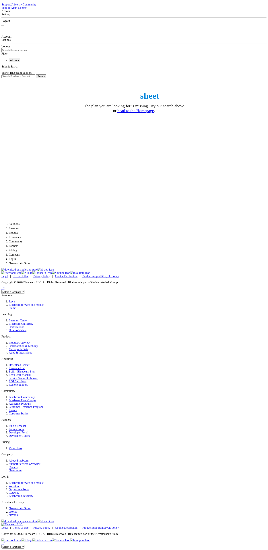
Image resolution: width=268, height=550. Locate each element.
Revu (12, 301)
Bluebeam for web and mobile (26, 304)
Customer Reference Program (26, 406)
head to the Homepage (135, 110)
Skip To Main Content (14, 7)
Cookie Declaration (66, 276)
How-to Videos (17, 330)
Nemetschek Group (20, 508)
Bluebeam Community (22, 397)
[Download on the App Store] (19, 269)
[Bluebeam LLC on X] (27, 272)
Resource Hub (17, 368)
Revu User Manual (20, 374)
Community (29, 4)
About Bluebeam (18, 460)
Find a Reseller (17, 425)
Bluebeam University (21, 323)
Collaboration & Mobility (23, 346)
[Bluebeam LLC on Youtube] (61, 272)
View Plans (15, 448)
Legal (4, 276)
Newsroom (15, 470)
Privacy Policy (41, 276)
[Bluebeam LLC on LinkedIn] (42, 272)
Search (41, 76)
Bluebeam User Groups (22, 400)
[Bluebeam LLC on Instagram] (80, 272)
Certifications (16, 327)
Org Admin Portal (19, 489)
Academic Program (20, 403)
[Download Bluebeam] (46, 269)
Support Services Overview (24, 463)
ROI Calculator (17, 381)
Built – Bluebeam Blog (22, 371)
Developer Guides (19, 435)
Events (13, 410)
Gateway (14, 492)
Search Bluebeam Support (16, 72)
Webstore (14, 486)
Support (6, 4)
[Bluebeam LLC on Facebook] (11, 272)
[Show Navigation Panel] (2, 25)
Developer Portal (18, 432)
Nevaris (13, 514)
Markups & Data (18, 349)
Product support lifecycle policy (100, 276)
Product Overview (19, 342)
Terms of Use (20, 276)
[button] (134, 66)
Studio (12, 308)
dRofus (13, 511)
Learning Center (18, 320)
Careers (13, 467)
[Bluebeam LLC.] (12, 524)
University (17, 4)
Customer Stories (18, 413)
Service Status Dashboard (23, 378)
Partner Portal (16, 429)
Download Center (19, 364)
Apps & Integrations (20, 352)
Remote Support (18, 384)
